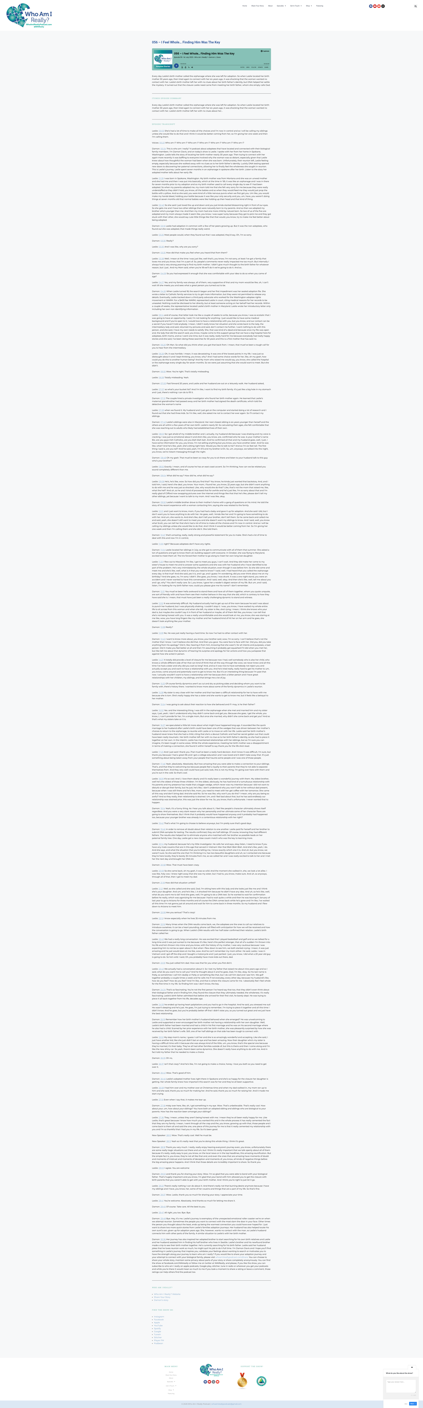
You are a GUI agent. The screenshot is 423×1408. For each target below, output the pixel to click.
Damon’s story (161, 1300)
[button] (415, 6)
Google (157, 1331)
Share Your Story (257, 6)
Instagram (159, 1316)
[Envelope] (379, 6)
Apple (157, 1322)
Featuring (319, 6)
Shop (308, 6)
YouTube (158, 1325)
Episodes (280, 6)
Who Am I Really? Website (167, 1294)
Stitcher (158, 1337)
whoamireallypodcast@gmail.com (227, 1404)
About (270, 6)
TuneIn (157, 1334)
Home (244, 6)
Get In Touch (295, 6)
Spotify (157, 1328)
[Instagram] (383, 6)
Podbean (158, 1343)
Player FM (159, 1340)
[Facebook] (371, 6)
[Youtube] (375, 6)
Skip (405, 1403)
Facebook (159, 1319)
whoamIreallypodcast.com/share (231, 1257)
